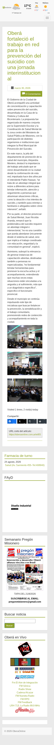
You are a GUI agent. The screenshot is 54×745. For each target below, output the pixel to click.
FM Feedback (25, 702)
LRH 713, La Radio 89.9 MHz (25, 705)
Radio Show (25, 689)
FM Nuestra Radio (25, 696)
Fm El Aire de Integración (25, 682)
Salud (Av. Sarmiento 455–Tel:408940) (24, 465)
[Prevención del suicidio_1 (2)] (24, 336)
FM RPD (24, 699)
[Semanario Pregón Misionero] (24, 569)
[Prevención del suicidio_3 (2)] (24, 390)
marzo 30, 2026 (22, 88)
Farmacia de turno (18, 456)
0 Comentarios (33, 94)
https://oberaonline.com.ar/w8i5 (25, 434)
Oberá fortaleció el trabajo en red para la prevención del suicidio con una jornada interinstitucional (24, 56)
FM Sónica (24, 686)
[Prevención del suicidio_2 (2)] (24, 363)
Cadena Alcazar (25, 692)
